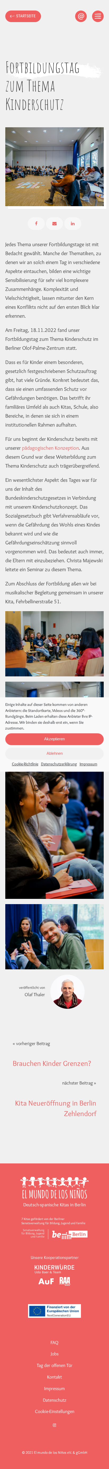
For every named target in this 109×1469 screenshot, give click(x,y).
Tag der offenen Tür (54, 1365)
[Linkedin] (72, 223)
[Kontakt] (81, 16)
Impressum (88, 764)
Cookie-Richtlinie (25, 764)
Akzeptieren (54, 739)
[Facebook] (36, 223)
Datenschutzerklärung (59, 764)
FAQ (54, 1342)
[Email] (54, 223)
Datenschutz (54, 1400)
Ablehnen (55, 753)
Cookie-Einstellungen (54, 1411)
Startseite (25, 16)
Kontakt (54, 1377)
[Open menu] (98, 16)
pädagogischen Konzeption (50, 448)
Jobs (54, 1354)
